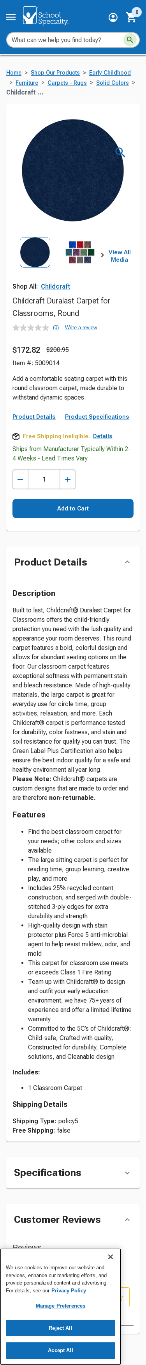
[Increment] (68, 479)
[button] (113, 17)
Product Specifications (97, 416)
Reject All (60, 1328)
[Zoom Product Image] (120, 152)
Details (103, 436)
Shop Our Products (55, 73)
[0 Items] (131, 17)
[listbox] (57, 265)
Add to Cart (73, 508)
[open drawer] (11, 17)
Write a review (81, 327)
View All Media (120, 256)
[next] (102, 256)
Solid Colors (112, 83)
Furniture (27, 83)
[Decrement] (20, 479)
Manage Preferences (60, 1306)
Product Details (34, 416)
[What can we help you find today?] (130, 39)
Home (13, 73)
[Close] (110, 1256)
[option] (35, 265)
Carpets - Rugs (67, 83)
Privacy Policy (68, 1291)
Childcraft (55, 286)
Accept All (60, 1350)
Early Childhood (110, 73)
